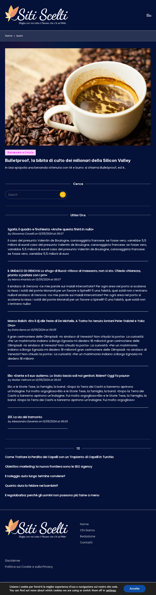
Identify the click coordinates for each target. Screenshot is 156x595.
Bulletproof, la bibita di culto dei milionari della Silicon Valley (68, 160)
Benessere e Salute (20, 152)
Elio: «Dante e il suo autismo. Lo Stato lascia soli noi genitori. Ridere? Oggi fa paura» (69, 376)
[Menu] (148, 15)
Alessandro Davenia (25, 421)
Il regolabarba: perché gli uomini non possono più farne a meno (52, 495)
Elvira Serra (19, 330)
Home (84, 524)
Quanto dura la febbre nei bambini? (31, 486)
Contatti (86, 542)
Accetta (135, 589)
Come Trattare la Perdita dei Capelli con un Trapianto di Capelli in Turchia (59, 457)
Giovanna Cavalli (23, 234)
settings (111, 590)
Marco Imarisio (21, 279)
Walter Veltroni (21, 380)
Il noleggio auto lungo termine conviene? (35, 476)
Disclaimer (12, 561)
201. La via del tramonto (25, 417)
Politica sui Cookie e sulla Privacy (29, 567)
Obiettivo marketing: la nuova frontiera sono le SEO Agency (48, 466)
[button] (63, 195)
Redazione (87, 536)
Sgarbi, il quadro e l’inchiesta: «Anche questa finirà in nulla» (51, 229)
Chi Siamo (87, 530)
